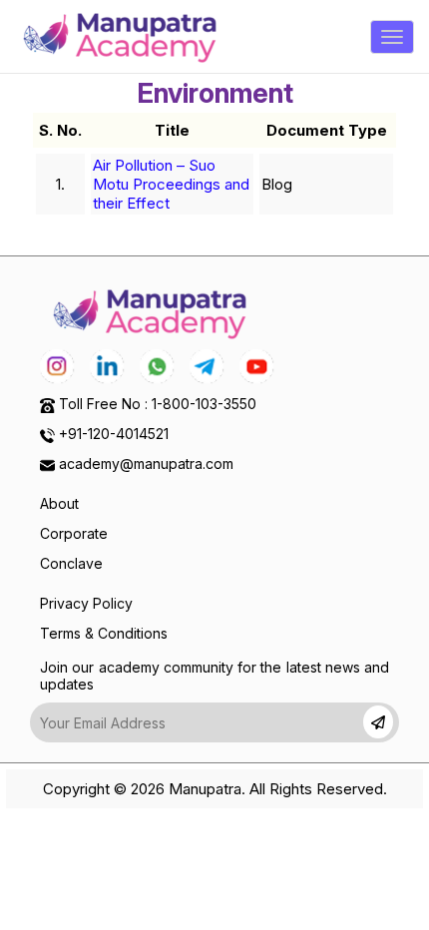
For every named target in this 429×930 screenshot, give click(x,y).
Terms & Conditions (104, 633)
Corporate (74, 533)
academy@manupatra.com (146, 463)
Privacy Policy (86, 603)
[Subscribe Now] (378, 721)
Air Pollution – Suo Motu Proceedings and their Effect (171, 184)
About (59, 503)
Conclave (71, 563)
